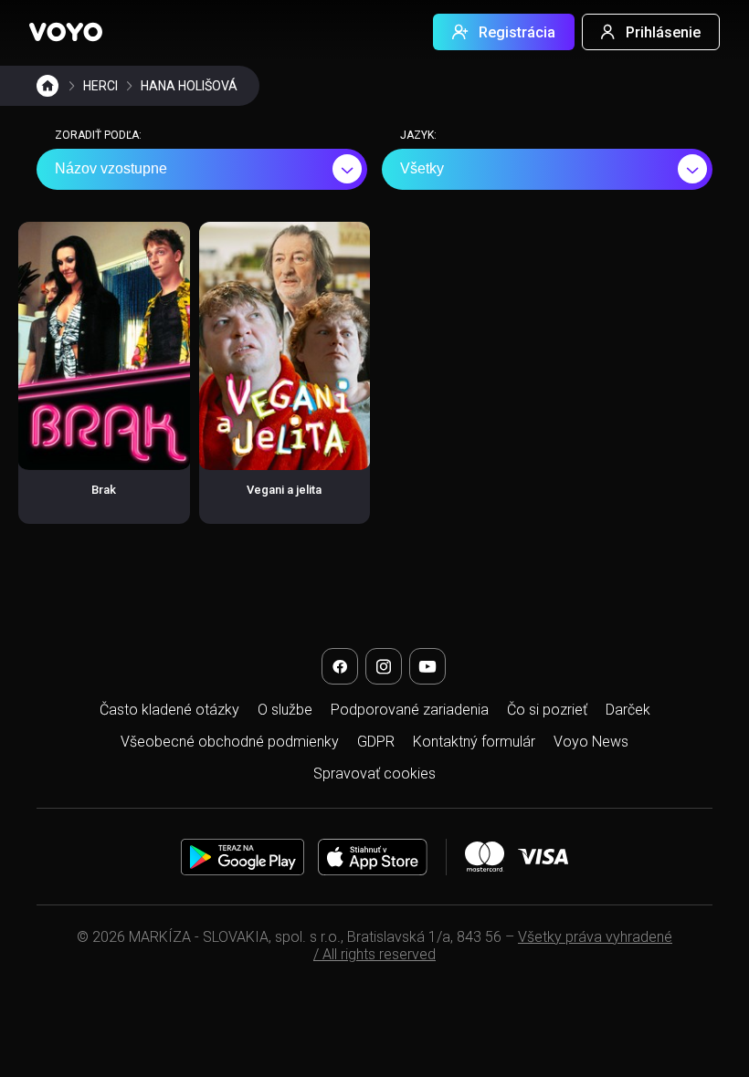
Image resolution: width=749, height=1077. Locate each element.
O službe (285, 709)
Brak (103, 490)
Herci (100, 85)
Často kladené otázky (169, 709)
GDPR (376, 741)
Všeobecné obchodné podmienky (230, 741)
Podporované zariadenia (410, 709)
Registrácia (517, 32)
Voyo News (591, 741)
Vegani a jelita (284, 490)
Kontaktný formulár (474, 741)
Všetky (422, 168)
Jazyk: (418, 135)
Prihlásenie (663, 32)
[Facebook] (340, 666)
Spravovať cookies (374, 773)
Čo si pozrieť (547, 709)
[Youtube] (427, 666)
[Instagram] (383, 666)
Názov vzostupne (111, 168)
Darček (628, 709)
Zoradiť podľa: (98, 135)
